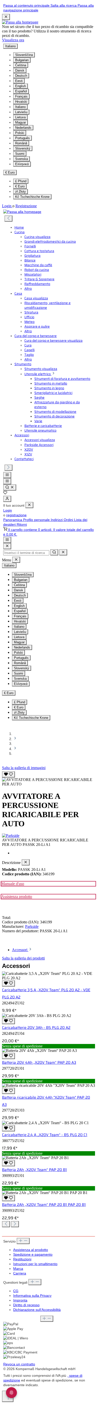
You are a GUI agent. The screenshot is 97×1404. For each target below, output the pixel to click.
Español (21, 91)
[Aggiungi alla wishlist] (8, 774)
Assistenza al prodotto (30, 1250)
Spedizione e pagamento (32, 1254)
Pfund (20, 181)
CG (15, 1291)
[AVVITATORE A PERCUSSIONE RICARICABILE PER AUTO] (48, 782)
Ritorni (22, 524)
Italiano (20, 107)
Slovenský (22, 148)
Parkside (32, 926)
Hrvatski (21, 102)
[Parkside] (48, 835)
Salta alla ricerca (64, 5)
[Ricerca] (9, 487)
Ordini (69, 520)
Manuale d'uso (12, 884)
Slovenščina (24, 55)
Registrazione (26, 206)
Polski (19, 133)
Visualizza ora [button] (13, 40)
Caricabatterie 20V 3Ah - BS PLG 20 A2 (36, 1028)
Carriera (19, 1273)
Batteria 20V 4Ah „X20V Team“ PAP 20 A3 (39, 1063)
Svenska (21, 159)
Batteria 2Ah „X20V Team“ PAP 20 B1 (34, 1170)
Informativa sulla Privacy (32, 1296)
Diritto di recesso (26, 1305)
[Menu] (7, 475)
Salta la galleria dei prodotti (23, 958)
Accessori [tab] (20, 950)
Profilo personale (37, 520)
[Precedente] (8, 218)
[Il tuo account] (7, 499)
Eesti (19, 81)
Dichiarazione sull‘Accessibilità (37, 1310)
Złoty (20, 191)
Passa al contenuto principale (26, 5)
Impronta (20, 1300)
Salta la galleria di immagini (24, 768)
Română (21, 143)
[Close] (7, 546)
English (20, 86)
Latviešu (21, 112)
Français (21, 96)
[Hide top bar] (6, 17)
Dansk (19, 70)
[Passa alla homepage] (20, 22)
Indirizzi (57, 520)
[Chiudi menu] (29, 505)
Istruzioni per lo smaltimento (35, 1264)
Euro (20, 186)
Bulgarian (22, 60)
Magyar (20, 122)
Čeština (20, 65)
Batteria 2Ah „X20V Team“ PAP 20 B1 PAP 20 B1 (44, 1205)
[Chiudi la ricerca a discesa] (63, 552)
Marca (18, 1269)
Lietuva (20, 117)
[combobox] (26, 552)
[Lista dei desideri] (5, 493)
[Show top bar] (7, 540)
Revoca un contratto (19, 1364)
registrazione (16, 515)
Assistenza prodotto (16, 896)
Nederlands (23, 128)
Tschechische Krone (32, 197)
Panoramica (13, 520)
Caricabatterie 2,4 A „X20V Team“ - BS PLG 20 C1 (44, 1135)
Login (7, 206)
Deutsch (21, 76)
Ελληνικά (22, 164)
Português (22, 138)
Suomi (19, 154)
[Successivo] (8, 468)
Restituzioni (22, 1259)
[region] (48, 778)
